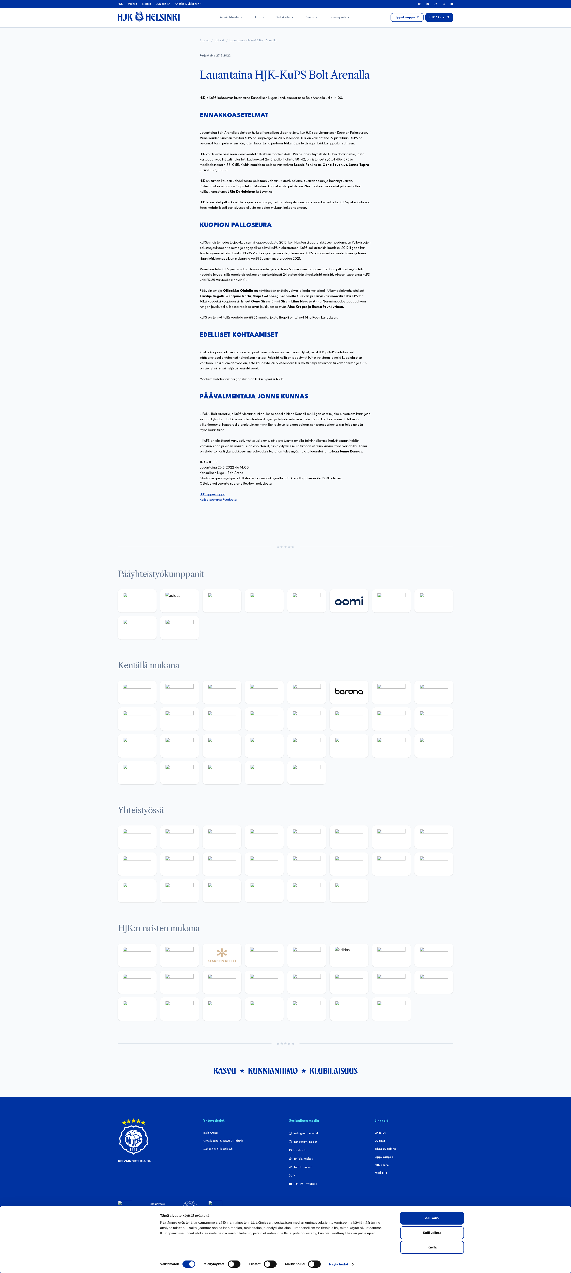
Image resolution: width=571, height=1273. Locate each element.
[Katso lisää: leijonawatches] (222, 719)
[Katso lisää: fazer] (306, 745)
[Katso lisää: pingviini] (222, 692)
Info (258, 17)
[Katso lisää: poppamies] (179, 837)
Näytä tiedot (338, 1264)
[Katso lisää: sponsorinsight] (349, 890)
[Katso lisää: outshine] (222, 864)
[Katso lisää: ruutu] (306, 601)
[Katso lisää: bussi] (433, 719)
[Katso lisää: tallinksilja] (433, 601)
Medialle (381, 1172)
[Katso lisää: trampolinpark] (137, 837)
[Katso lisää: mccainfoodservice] (349, 837)
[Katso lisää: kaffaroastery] (306, 837)
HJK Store (382, 1165)
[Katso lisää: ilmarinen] (391, 719)
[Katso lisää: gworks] (391, 864)
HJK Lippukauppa (212, 494)
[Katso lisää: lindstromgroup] (137, 864)
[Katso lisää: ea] (137, 772)
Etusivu (204, 40)
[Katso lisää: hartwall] (222, 601)
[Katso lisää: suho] (222, 890)
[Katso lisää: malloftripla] (179, 745)
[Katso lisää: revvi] (137, 601)
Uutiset (219, 40)
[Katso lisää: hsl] (264, 745)
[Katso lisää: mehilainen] (179, 627)
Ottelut (380, 1132)
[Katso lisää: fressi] (179, 982)
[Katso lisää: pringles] (433, 837)
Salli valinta (432, 1233)
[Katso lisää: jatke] (179, 719)
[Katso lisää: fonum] (433, 955)
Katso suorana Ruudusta (218, 500)
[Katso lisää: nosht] (222, 837)
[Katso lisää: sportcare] (179, 890)
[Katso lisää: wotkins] (391, 837)
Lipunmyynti (338, 17)
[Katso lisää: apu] (264, 719)
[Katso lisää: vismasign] (222, 772)
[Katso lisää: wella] (222, 982)
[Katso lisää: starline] (349, 719)
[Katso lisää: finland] (349, 982)
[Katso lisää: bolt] (391, 601)
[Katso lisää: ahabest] (137, 890)
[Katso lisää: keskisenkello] (222, 955)
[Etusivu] (149, 16)
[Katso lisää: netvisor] (179, 772)
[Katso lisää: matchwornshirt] (433, 864)
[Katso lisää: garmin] (264, 864)
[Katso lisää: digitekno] (137, 719)
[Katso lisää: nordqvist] (306, 692)
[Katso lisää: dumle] (349, 745)
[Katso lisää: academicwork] (137, 745)
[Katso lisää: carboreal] (179, 692)
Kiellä (432, 1247)
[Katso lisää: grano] (391, 745)
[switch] (234, 1264)
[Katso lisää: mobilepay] (137, 692)
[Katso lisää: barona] (349, 692)
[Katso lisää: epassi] (264, 982)
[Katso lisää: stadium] (137, 627)
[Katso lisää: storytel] (433, 692)
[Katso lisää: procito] (264, 890)
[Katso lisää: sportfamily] (306, 864)
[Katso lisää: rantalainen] (179, 955)
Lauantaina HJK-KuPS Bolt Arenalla (253, 40)
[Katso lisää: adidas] (179, 601)
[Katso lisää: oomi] (349, 601)
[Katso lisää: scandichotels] (306, 772)
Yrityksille (283, 17)
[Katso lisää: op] (264, 601)
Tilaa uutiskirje (386, 1149)
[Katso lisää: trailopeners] (264, 692)
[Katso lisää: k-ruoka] (433, 745)
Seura (310, 17)
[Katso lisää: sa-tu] (179, 864)
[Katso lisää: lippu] (349, 864)
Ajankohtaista (229, 17)
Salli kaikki (432, 1218)
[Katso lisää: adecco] (391, 692)
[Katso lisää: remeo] (264, 772)
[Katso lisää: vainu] (391, 955)
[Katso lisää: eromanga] (264, 837)
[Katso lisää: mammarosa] (306, 890)
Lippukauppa (384, 1157)
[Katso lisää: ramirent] (222, 745)
